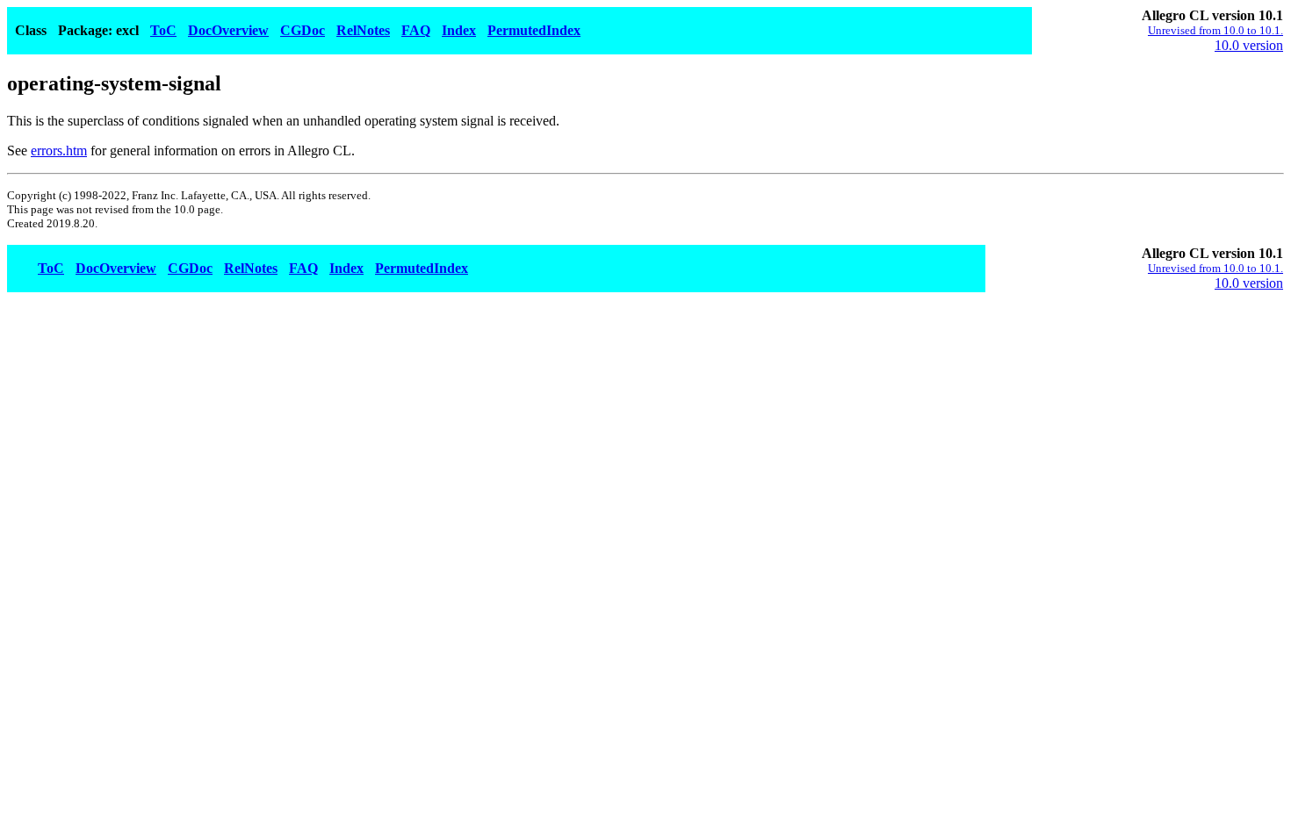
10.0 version (1249, 45)
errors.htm (59, 150)
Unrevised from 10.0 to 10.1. (1215, 30)
